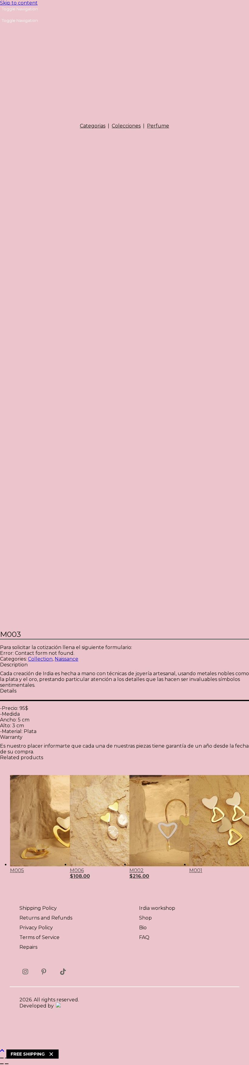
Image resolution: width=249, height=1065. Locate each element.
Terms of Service (39, 937)
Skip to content (19, 3)
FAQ (144, 937)
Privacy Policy (36, 928)
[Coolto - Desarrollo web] (58, 1006)
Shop (145, 918)
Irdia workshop (157, 908)
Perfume (158, 126)
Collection (40, 659)
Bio (143, 928)
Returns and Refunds (45, 918)
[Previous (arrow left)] (2, 1063)
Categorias (92, 126)
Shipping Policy (38, 908)
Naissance (66, 659)
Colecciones (126, 126)
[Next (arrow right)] (7, 1063)
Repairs (28, 947)
